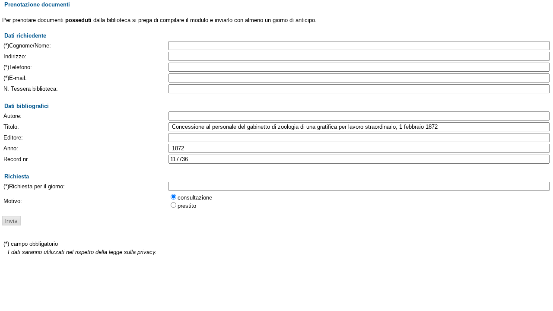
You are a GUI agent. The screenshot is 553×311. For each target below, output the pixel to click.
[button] (11, 220)
